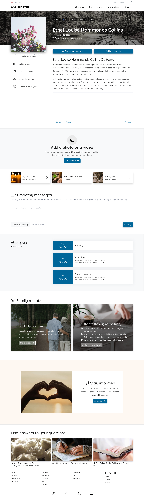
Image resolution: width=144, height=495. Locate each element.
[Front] (20, 6)
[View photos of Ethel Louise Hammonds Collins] (28, 34)
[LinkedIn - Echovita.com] (115, 473)
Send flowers (15, 481)
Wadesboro (60, 38)
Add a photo (70, 160)
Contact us (122, 2)
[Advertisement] (93, 106)
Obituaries (79, 7)
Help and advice (112, 7)
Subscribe (98, 401)
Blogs (44, 481)
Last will (44, 484)
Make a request (27, 343)
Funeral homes (95, 7)
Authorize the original (91, 345)
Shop (127, 7)
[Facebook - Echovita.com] (105, 473)
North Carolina (73, 38)
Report (129, 122)
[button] (18, 2)
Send (126, 225)
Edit (131, 19)
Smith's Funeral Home (28, 57)
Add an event (15, 247)
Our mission (46, 478)
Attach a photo (19, 225)
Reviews (107, 482)
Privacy (107, 479)
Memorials (45, 475)
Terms (107, 476)
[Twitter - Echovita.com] (110, 473)
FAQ (115, 2)
